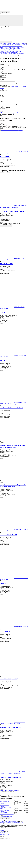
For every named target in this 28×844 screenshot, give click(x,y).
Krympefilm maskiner (5, 46)
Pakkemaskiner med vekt (21, 44)
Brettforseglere (15, 49)
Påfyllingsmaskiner (16, 51)
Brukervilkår (3, 821)
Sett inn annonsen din (6, 226)
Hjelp (5, 816)
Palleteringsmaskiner (5, 51)
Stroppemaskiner (21, 47)
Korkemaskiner (12, 47)
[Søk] (11, 20)
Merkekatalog (19, 822)
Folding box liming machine (7, 48)
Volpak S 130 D (5, 632)
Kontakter (9, 816)
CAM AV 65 (3, 361)
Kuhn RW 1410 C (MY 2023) (9, 679)
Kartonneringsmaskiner (18, 53)
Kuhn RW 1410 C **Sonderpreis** (11, 777)
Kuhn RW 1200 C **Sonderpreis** (11, 727)
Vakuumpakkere (4, 47)
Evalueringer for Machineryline (8, 822)
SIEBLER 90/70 (5, 583)
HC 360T (3, 312)
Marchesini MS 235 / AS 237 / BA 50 (11, 408)
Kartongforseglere (4, 52)
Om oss (2, 816)
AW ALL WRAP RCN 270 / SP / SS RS (12, 211)
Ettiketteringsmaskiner (16, 46)
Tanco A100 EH (5, 157)
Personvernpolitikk (11, 821)
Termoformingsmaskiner (6, 53)
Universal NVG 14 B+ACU (8, 535)
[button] (14, 34)
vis (1, 111)
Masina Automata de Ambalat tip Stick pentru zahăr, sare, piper (12, 446)
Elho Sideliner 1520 (6, 264)
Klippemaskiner (13, 52)
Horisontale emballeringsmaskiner (10, 49)
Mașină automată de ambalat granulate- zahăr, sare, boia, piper (13, 485)
